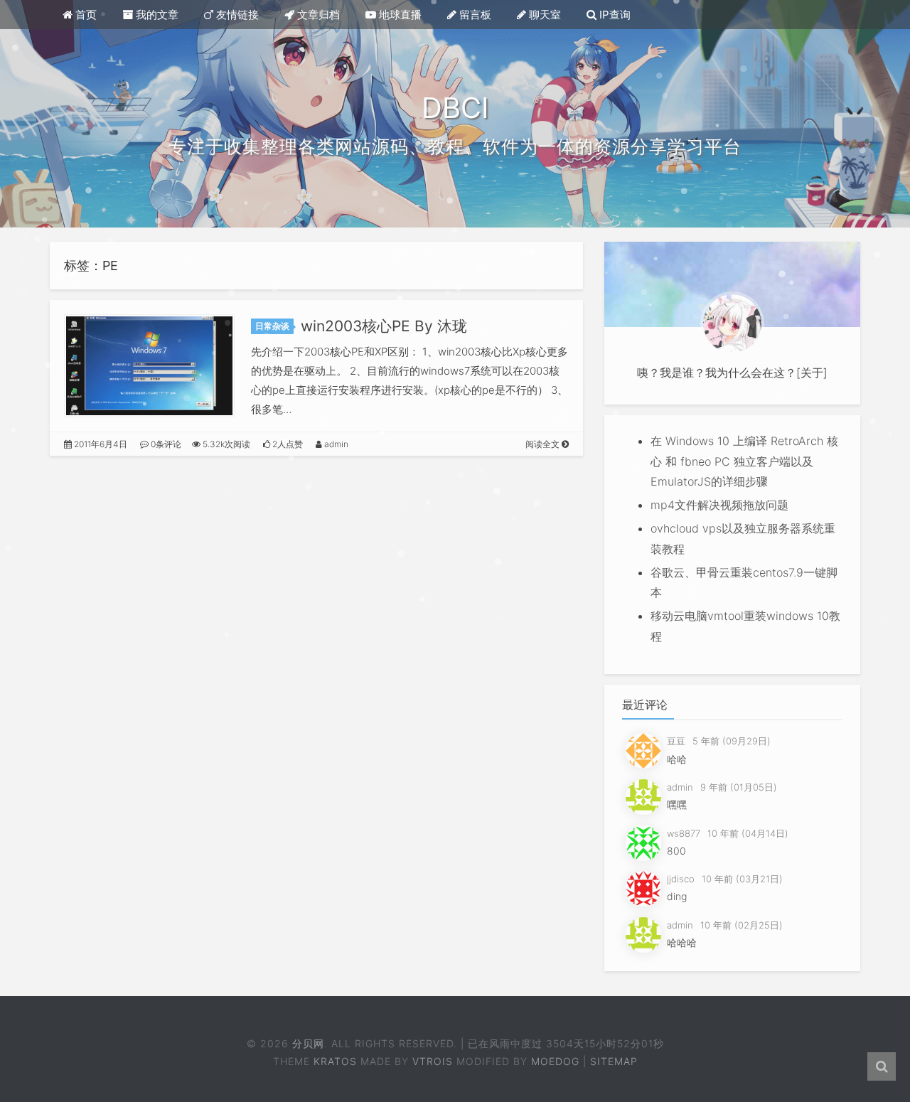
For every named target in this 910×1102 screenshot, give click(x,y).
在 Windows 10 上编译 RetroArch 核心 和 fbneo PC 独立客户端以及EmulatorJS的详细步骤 (744, 461)
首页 (85, 14)
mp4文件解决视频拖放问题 (719, 505)
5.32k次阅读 (225, 444)
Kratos (335, 1061)
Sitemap (614, 1061)
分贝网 (307, 1043)
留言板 (473, 14)
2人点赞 (286, 444)
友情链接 (236, 14)
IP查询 (613, 14)
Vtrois (432, 1061)
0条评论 (165, 444)
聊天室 (543, 14)
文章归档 (317, 14)
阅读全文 (543, 444)
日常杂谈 (272, 326)
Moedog (555, 1061)
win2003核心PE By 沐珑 (384, 326)
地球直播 (399, 14)
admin (335, 444)
